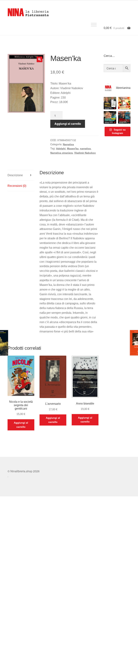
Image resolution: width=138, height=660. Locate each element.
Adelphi (61, 148)
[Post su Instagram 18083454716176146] (110, 103)
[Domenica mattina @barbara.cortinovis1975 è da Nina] (124, 103)
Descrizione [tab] (15, 175)
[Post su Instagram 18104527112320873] (124, 117)
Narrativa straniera (61, 152)
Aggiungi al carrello (67, 124)
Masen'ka (73, 148)
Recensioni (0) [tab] (17, 185)
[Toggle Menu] (94, 24)
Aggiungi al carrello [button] (21, 424)
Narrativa (68, 144)
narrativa (85, 148)
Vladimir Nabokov (85, 152)
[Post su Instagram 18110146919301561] (110, 117)
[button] (39, 59)
